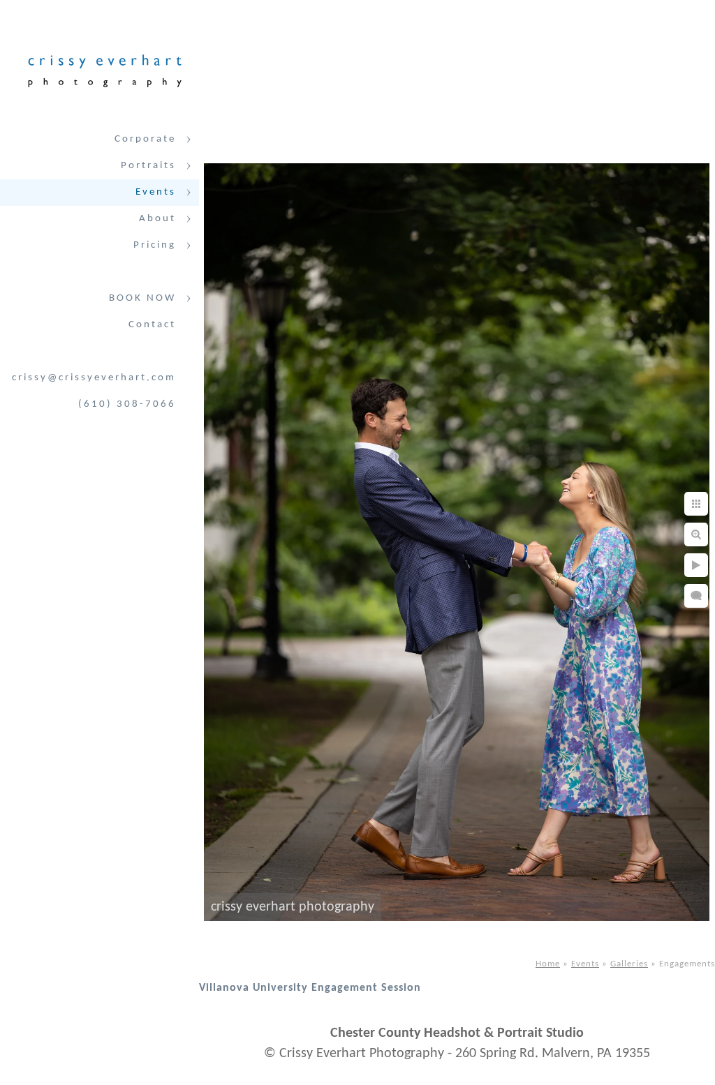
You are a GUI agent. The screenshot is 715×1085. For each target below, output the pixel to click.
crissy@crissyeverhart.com (94, 378)
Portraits (148, 165)
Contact (152, 325)
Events (155, 192)
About (157, 219)
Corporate (145, 139)
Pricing (154, 245)
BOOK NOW (142, 298)
